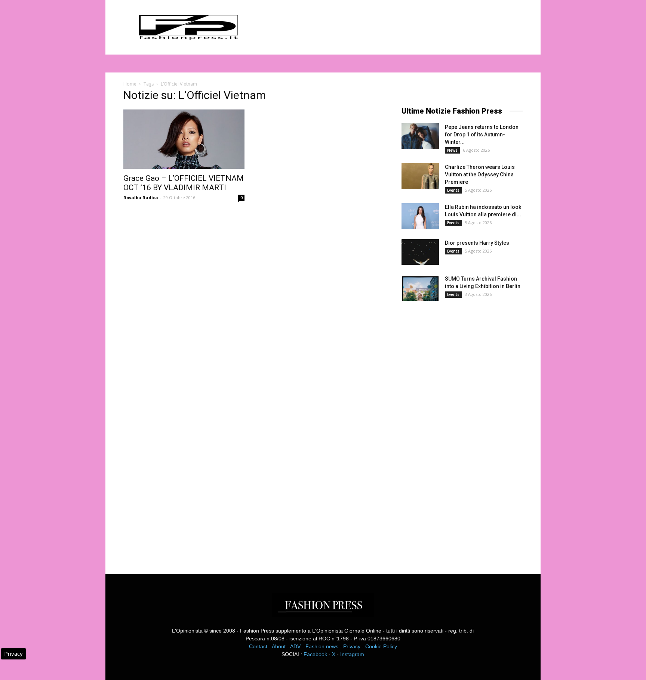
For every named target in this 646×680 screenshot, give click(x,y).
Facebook (315, 654)
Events (453, 190)
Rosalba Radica (140, 197)
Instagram (352, 654)
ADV (295, 646)
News (452, 150)
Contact (258, 646)
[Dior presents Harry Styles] (420, 252)
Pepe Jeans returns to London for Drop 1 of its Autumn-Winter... (482, 134)
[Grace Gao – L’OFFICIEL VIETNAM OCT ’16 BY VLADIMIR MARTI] (183, 139)
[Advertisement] (458, 431)
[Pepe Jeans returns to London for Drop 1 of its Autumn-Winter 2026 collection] (420, 136)
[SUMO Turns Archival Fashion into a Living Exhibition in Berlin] (420, 288)
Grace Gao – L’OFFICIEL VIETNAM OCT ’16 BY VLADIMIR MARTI (183, 183)
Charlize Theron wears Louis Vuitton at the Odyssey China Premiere (480, 174)
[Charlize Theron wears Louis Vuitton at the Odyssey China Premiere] (420, 176)
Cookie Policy (381, 646)
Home (129, 84)
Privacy (351, 646)
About (279, 646)
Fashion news (321, 646)
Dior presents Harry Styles (477, 243)
